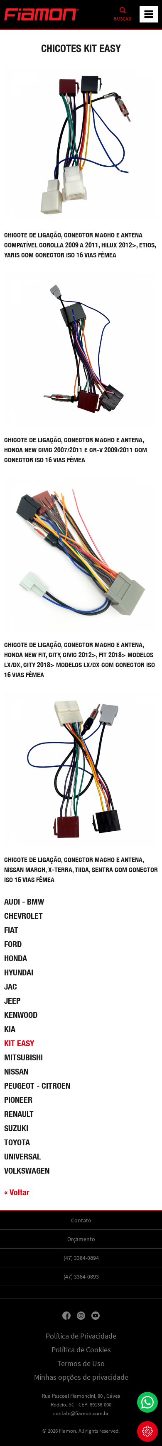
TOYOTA (17, 1142)
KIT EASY (19, 1043)
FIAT (11, 930)
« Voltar (16, 1192)
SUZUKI (16, 1128)
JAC (10, 986)
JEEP (12, 1000)
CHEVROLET (23, 915)
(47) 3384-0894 (81, 1258)
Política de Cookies (81, 1350)
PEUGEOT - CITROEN (37, 1085)
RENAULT (19, 1114)
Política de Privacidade (81, 1336)
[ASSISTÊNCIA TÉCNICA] (147, 1431)
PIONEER (18, 1099)
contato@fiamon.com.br (81, 1413)
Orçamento (81, 1239)
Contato (81, 1220)
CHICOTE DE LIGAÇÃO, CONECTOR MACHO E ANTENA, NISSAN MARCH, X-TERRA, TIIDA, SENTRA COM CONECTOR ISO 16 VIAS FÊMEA (81, 870)
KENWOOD (20, 1015)
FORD (13, 944)
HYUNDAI (18, 972)
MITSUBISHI (23, 1057)
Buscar (122, 18)
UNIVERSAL (22, 1156)
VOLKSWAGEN (26, 1170)
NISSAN (16, 1071)
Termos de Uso (81, 1363)
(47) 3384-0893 (81, 1276)
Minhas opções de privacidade (81, 1377)
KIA (9, 1029)
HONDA (15, 958)
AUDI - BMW (24, 901)
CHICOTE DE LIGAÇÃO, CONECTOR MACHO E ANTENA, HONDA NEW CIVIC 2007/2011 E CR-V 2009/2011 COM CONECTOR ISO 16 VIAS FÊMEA (75, 450)
